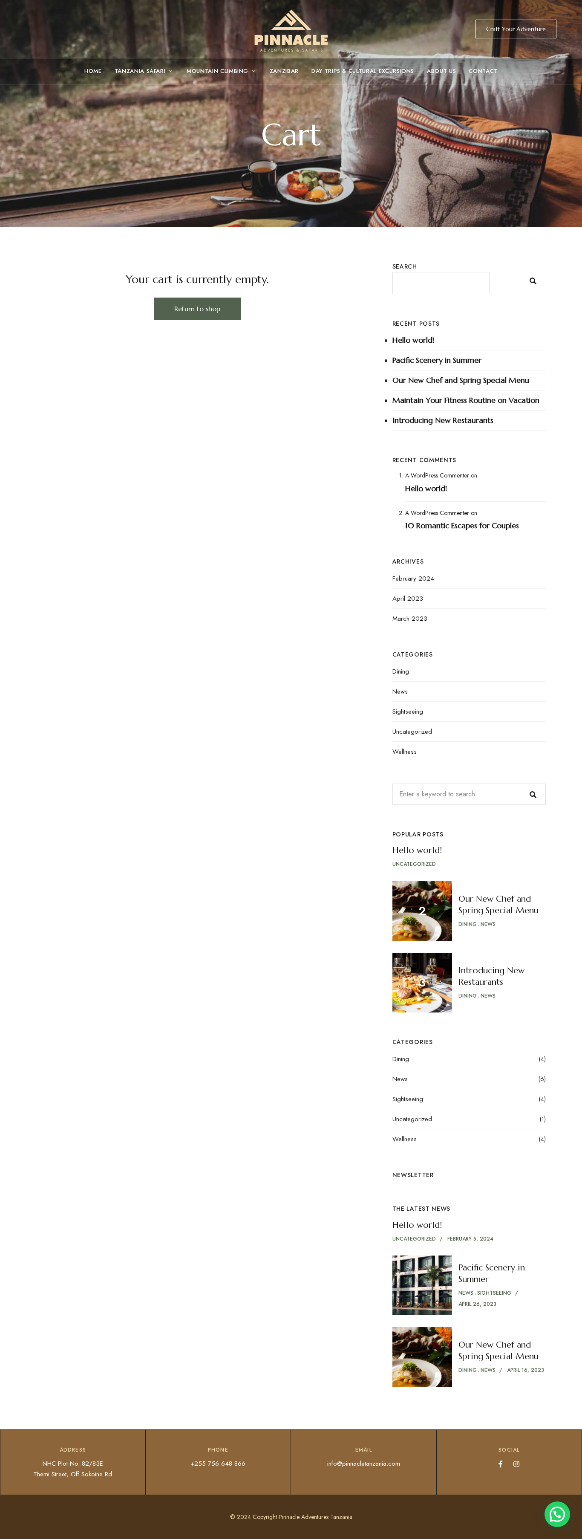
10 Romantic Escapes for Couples (462, 525)
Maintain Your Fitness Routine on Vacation (465, 400)
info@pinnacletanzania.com (363, 1463)
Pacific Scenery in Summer (436, 360)
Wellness (404, 751)
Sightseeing (407, 711)
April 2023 (407, 598)
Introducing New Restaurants (442, 420)
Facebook (500, 1464)
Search (404, 266)
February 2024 (413, 578)
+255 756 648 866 (217, 1463)
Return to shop (197, 308)
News (400, 691)
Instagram (516, 1464)
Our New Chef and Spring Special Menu (460, 380)
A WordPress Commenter (437, 475)
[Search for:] (469, 794)
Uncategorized (412, 731)
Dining (400, 671)
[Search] (533, 794)
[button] (515, 29)
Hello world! (413, 340)
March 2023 (409, 618)
